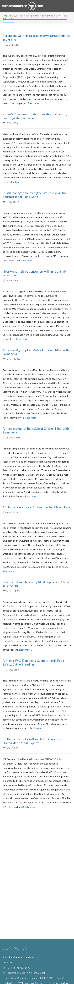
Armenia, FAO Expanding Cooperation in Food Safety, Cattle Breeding (33, 662)
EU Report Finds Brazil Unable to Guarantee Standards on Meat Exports (32, 741)
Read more (33, 103)
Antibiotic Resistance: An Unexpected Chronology (36, 507)
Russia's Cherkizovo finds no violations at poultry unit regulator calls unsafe (35, 116)
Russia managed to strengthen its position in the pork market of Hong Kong (35, 195)
